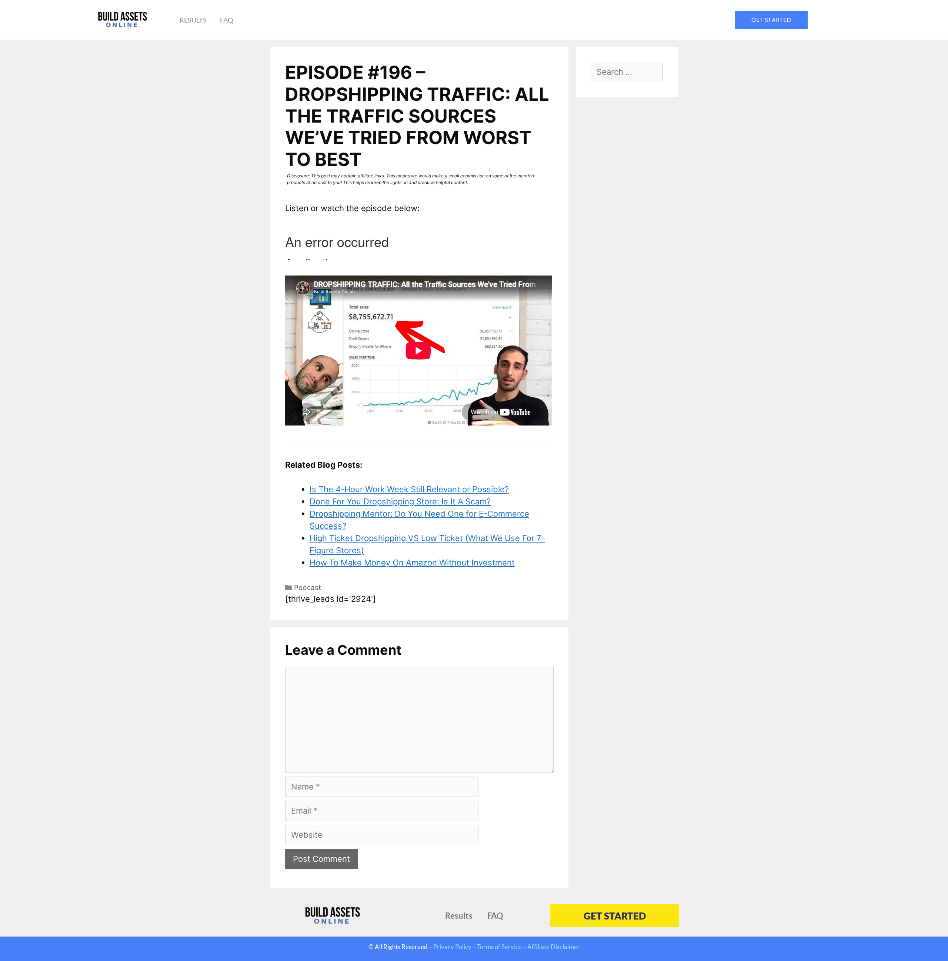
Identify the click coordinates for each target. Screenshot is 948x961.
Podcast (307, 587)
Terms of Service (499, 947)
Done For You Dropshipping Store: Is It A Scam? (400, 501)
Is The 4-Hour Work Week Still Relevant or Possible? (409, 489)
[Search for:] (627, 72)
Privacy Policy (452, 947)
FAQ (226, 20)
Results (193, 20)
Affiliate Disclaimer (553, 947)
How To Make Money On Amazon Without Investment (412, 562)
